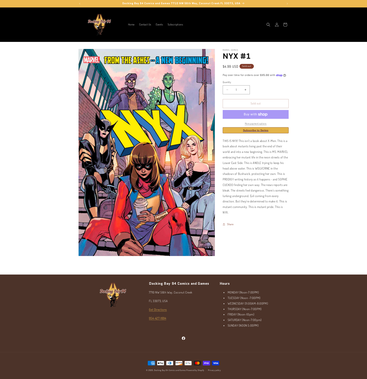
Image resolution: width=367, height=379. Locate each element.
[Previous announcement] (80, 3)
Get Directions (158, 309)
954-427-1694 (157, 318)
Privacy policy (214, 370)
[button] (268, 24)
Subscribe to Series (255, 130)
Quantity (227, 82)
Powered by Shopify (195, 370)
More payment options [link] (256, 123)
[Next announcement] (287, 3)
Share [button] (230, 224)
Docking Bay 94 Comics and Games (170, 370)
